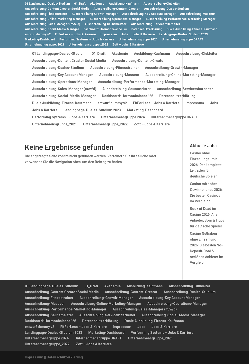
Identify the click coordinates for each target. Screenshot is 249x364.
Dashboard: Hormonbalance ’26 (105, 29)
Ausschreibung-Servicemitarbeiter (155, 24)
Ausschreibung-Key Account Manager (149, 14)
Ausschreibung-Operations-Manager (115, 19)
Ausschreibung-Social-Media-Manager (52, 29)
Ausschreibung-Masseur (197, 14)
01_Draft (80, 3)
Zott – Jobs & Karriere (128, 44)
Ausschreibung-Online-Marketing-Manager (55, 19)
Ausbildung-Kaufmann (124, 3)
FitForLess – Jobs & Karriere (75, 34)
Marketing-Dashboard (40, 39)
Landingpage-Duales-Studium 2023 (183, 34)
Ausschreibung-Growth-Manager (94, 14)
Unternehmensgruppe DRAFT (182, 39)
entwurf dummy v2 (38, 34)
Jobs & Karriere (144, 34)
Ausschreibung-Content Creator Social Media (57, 8)
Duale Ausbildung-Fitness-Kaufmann (192, 29)
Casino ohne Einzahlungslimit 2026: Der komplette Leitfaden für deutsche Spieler (206, 164)
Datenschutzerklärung (146, 29)
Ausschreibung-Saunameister (105, 24)
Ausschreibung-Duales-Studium (166, 8)
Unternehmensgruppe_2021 (44, 44)
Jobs (124, 34)
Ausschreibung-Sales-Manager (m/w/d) (52, 24)
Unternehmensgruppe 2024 (138, 39)
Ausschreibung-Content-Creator (116, 8)
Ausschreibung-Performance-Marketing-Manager (180, 19)
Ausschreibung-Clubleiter (161, 3)
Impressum (108, 34)
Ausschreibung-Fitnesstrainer (46, 14)
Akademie (97, 3)
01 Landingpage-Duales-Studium (47, 3)
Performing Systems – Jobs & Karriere (86, 39)
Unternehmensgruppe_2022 (88, 44)
